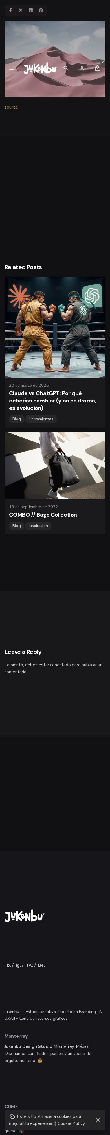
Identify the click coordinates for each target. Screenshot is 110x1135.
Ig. (18, 965)
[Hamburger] (12, 68)
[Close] (98, 1120)
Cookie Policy (71, 1123)
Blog (16, 419)
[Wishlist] (82, 68)
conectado (60, 665)
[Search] (66, 68)
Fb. (8, 965)
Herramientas (41, 419)
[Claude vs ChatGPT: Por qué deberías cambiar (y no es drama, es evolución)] (55, 327)
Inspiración (38, 525)
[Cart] (97, 68)
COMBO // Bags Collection (43, 514)
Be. (41, 965)
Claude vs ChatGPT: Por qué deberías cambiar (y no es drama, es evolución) (52, 400)
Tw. (29, 965)
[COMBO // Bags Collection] (55, 465)
